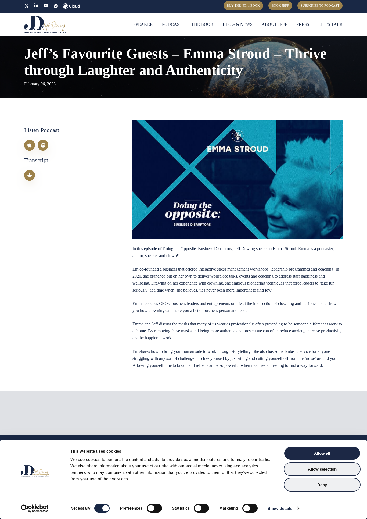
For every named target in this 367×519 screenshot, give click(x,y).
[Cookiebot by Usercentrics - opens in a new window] (34, 508)
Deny (322, 484)
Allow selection (322, 469)
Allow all (322, 453)
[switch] (154, 508)
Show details (280, 508)
